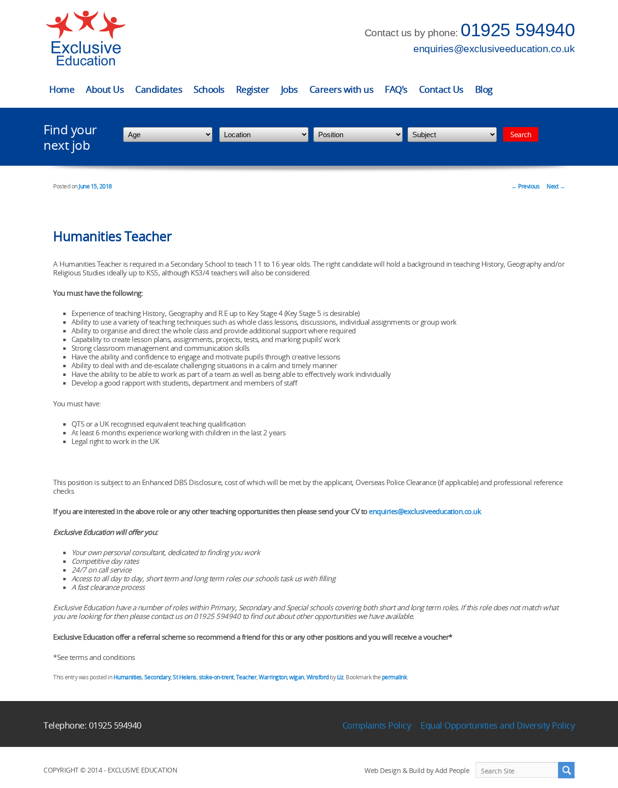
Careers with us (341, 89)
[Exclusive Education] (85, 38)
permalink (394, 677)
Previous (525, 186)
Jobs (289, 89)
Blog (483, 89)
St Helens (185, 677)
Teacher (246, 677)
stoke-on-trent (216, 677)
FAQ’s (396, 89)
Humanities (127, 677)
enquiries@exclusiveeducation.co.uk (494, 48)
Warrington (273, 677)
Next (556, 186)
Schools (209, 89)
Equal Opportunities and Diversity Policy (498, 725)
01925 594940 (518, 30)
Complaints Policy (376, 725)
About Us (105, 89)
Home (61, 89)
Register (252, 89)
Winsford (318, 677)
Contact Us (441, 89)
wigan (296, 677)
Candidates (158, 89)
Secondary (157, 677)
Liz (340, 677)
